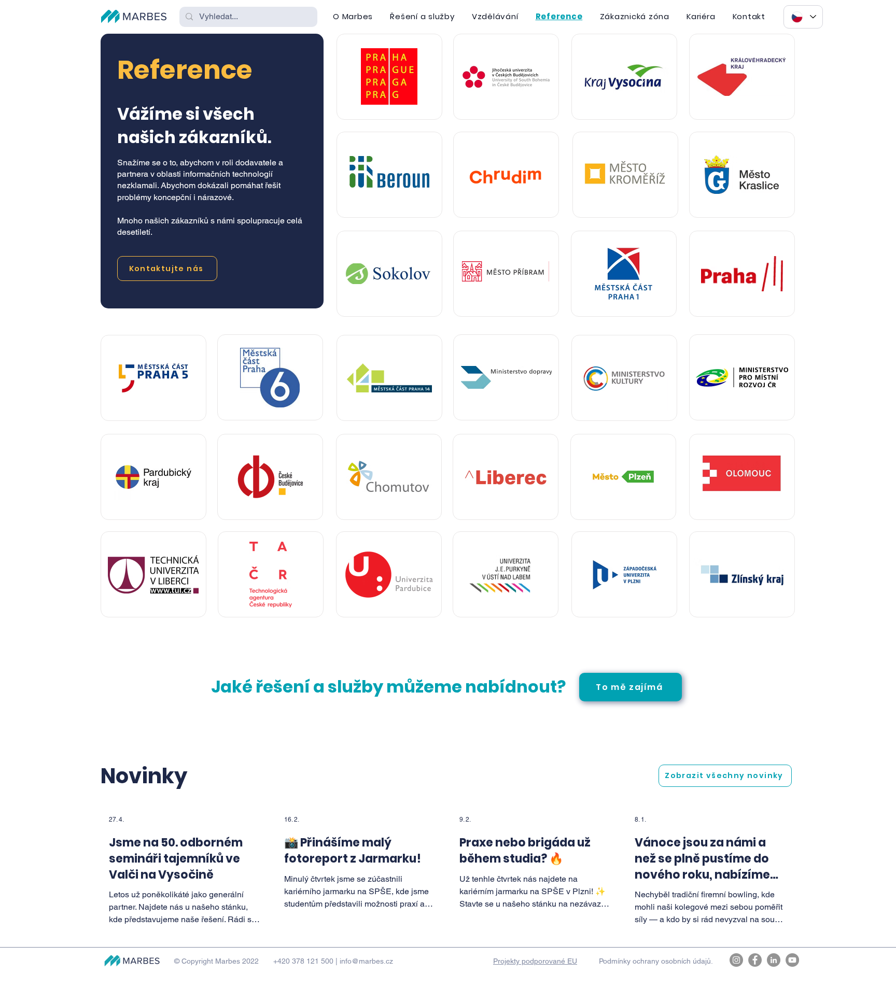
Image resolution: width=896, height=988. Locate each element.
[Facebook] (755, 960)
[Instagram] (736, 960)
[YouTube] (792, 960)
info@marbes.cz (366, 961)
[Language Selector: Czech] (803, 17)
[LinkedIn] (773, 960)
